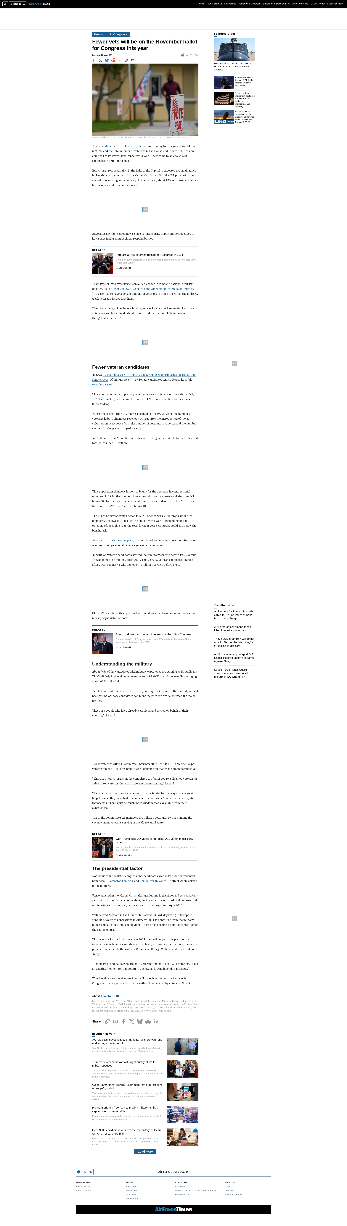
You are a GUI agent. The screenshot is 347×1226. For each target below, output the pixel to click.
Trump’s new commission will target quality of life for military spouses (124, 1064)
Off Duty (292, 4)
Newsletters (132, 1190)
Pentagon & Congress (249, 4)
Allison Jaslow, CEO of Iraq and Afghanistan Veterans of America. (152, 289)
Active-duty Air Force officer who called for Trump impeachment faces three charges (234, 615)
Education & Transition (274, 4)
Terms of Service (84, 1190)
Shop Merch (132, 1198)
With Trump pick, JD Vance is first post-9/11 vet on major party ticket (154, 840)
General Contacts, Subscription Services (195, 1190)
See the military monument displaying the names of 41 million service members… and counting (245, 100)
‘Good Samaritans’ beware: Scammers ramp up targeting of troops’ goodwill (127, 1086)
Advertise (180, 1186)
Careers (229, 1186)
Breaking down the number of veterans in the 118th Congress (154, 634)
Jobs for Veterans (234, 1194)
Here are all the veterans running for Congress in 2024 (149, 254)
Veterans (303, 4)
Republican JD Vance (153, 881)
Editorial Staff (182, 1194)
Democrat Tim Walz (121, 881)
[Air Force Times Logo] (39, 3)
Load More (145, 1151)
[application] (234, 49)
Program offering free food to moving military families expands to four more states (125, 1109)
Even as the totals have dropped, (113, 540)
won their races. (102, 384)
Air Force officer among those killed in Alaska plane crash (232, 628)
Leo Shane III (104, 55)
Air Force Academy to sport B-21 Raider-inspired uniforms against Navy (244, 81)
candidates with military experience (124, 146)
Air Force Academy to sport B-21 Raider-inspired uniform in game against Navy (234, 658)
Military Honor (318, 4)
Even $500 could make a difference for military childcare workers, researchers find (127, 1132)
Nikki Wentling (125, 855)
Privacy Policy (83, 1186)
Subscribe (131, 1186)
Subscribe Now (335, 4)
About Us (229, 1190)
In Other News (102, 1033)
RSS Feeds (131, 1194)
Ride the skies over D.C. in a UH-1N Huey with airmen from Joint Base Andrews (233, 66)
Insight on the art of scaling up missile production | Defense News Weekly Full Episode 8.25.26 (244, 116)
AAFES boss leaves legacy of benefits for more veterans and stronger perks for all (127, 1041)
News (201, 4)
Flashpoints (230, 4)
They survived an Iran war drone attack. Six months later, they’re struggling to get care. (234, 642)
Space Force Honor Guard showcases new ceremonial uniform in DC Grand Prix (231, 673)
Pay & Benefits (214, 4)
